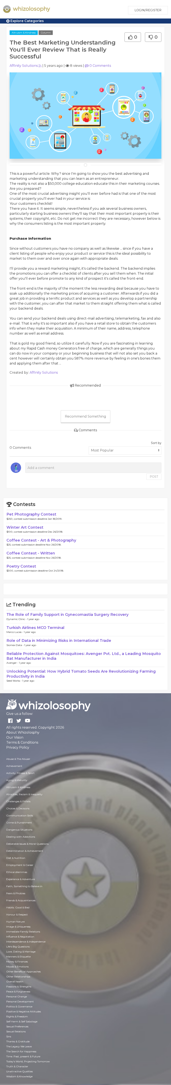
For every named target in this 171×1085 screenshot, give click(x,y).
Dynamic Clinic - (16, 619)
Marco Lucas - (15, 632)
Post (154, 477)
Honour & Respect (17, 914)
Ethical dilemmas (16, 872)
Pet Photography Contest (31, 514)
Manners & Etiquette (18, 956)
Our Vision (14, 737)
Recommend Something (85, 416)
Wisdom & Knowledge (19, 1076)
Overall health (14, 981)
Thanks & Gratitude (18, 1041)
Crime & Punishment (19, 822)
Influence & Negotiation (20, 936)
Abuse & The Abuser (18, 758)
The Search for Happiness (21, 1051)
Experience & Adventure (20, 879)
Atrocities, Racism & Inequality (24, 794)
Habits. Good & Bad (17, 907)
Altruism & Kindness (24, 32)
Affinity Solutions (24, 66)
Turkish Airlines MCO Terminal (35, 627)
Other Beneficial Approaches (23, 971)
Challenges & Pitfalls (18, 801)
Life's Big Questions (18, 946)
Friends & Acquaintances (20, 900)
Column (46, 32)
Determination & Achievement (24, 850)
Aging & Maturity (16, 780)
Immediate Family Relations (23, 931)
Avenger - (12, 662)
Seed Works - (14, 680)
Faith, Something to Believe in (24, 886)
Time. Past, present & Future (23, 1056)
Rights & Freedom (17, 1016)
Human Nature (15, 921)
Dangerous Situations (19, 829)
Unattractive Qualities (19, 1071)
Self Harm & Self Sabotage (21, 1021)
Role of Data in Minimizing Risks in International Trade (58, 640)
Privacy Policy (17, 747)
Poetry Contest (21, 566)
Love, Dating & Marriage (20, 951)
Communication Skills (19, 815)
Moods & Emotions (17, 966)
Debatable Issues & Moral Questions (27, 843)
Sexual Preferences (17, 1026)
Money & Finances (17, 961)
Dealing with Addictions (20, 836)
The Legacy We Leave (19, 1046)
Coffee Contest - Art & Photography (41, 540)
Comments (100, 66)
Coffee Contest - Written (30, 553)
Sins (8, 1036)
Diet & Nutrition (15, 857)
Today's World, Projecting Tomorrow (28, 1061)
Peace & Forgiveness (18, 991)
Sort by (156, 443)
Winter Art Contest (24, 527)
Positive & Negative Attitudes (23, 1011)
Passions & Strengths (18, 986)
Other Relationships (18, 976)
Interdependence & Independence (25, 941)
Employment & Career (19, 865)
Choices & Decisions (17, 808)
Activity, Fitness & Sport (20, 773)
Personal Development (20, 1001)
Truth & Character (17, 1066)
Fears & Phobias (15, 893)
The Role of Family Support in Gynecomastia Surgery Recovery (67, 614)
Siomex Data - (15, 645)
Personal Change (16, 996)
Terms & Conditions (22, 742)
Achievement (14, 766)
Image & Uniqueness (18, 926)
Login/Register (148, 10)
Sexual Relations (16, 1031)
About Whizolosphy (22, 732)
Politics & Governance (19, 1006)
